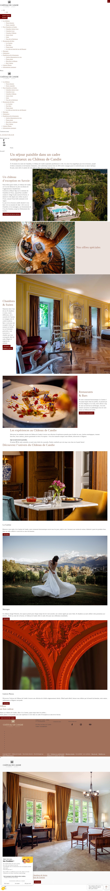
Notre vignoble (10, 25)
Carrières (8, 747)
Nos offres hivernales (12, 749)
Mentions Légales (70, 754)
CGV (48, 754)
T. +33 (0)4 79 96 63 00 (7, 135)
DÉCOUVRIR (37, 882)
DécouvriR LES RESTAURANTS (86, 413)
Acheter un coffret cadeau (8, 718)
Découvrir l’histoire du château (12, 214)
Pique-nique (9, 47)
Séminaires (6, 53)
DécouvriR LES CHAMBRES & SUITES (7, 347)
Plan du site (94, 754)
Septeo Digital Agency (8, 755)
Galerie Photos (7, 65)
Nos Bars (8, 45)
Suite (7, 37)
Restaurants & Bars (8, 41)
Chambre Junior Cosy (12, 29)
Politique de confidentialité (57, 754)
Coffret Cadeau (6, 15)
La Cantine (9, 43)
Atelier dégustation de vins (14, 57)
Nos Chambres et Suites (10, 27)
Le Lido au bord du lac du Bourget (16, 49)
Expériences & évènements (11, 55)
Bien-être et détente (11, 61)
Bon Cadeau (9, 63)
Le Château (6, 21)
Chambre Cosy (10, 31)
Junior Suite (9, 35)
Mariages (5, 51)
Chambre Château (11, 33)
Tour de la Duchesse (12, 39)
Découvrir (6, 534)
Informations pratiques (9, 67)
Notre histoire (10, 23)
